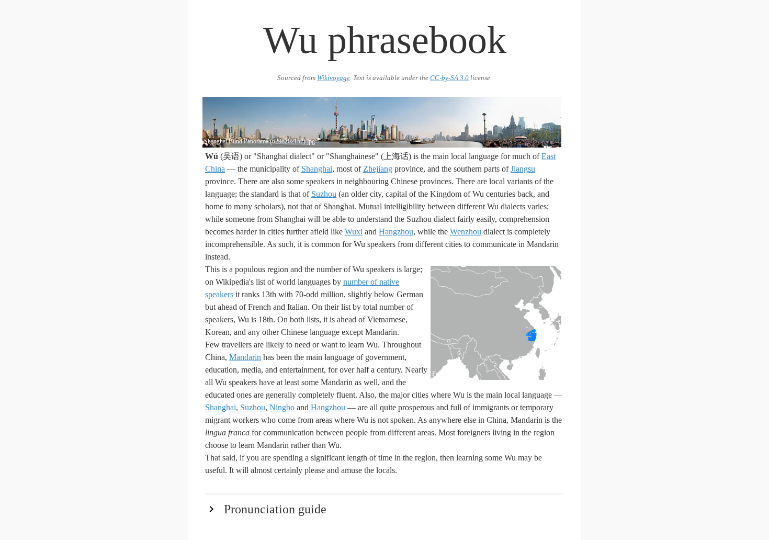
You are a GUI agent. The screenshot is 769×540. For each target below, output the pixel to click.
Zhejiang (377, 168)
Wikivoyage (333, 78)
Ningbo (282, 407)
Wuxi (354, 231)
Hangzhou (396, 231)
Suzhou (323, 193)
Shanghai (316, 168)
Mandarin (245, 357)
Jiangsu (523, 168)
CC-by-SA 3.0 (449, 78)
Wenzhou (465, 231)
